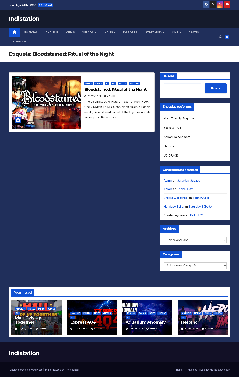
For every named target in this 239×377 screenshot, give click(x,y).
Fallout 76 (196, 215)
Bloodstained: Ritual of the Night (115, 89)
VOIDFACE (171, 155)
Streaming (154, 32)
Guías (70, 32)
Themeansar (72, 369)
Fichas (31, 309)
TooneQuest (185, 189)
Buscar (168, 76)
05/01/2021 (95, 96)
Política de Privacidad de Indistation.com (208, 369)
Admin (111, 96)
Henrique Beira (174, 206)
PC (107, 83)
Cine (175, 32)
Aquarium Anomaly (177, 137)
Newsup (56, 369)
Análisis (51, 32)
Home (179, 369)
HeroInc (169, 146)
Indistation (24, 18)
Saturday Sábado (188, 180)
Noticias (31, 32)
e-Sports (130, 32)
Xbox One (134, 83)
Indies (109, 32)
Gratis (193, 32)
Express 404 (172, 127)
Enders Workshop (176, 198)
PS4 (113, 83)
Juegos (88, 32)
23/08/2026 (25, 328)
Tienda (18, 41)
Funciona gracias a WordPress (26, 369)
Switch (122, 83)
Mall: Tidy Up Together (179, 118)
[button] (220, 37)
